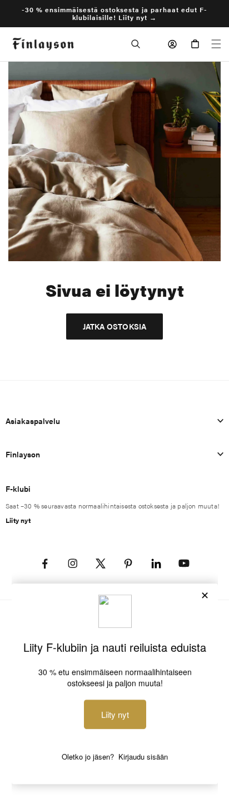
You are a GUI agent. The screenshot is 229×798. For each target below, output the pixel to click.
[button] (135, 43)
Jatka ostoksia (115, 326)
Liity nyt (18, 520)
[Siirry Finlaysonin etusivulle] (43, 44)
